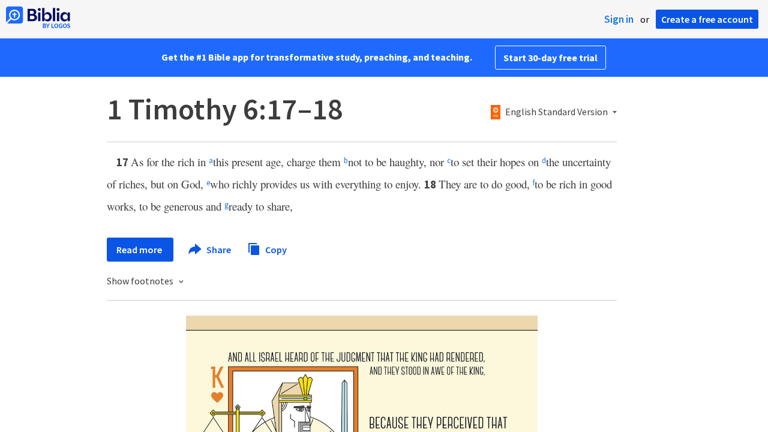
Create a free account (707, 19)
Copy (275, 249)
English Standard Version (556, 112)
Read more (140, 250)
